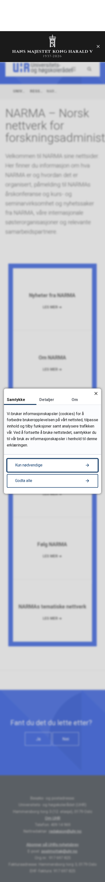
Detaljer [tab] (46, 399)
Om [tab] (75, 399)
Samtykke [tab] (16, 399)
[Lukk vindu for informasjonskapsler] (95, 393)
